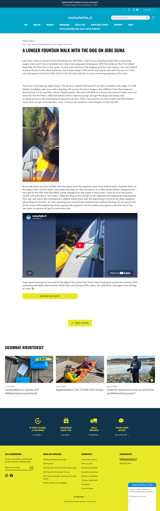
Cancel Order (87, 488)
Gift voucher (86, 463)
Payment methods (89, 468)
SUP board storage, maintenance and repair (59, 477)
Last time (27, 60)
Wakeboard (65, 24)
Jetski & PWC (80, 24)
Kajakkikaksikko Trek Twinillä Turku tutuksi (79, 389)
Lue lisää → (38, 434)
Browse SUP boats (50, 296)
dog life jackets (105, 60)
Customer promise (89, 472)
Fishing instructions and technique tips (59, 468)
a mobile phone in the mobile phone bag (43, 98)
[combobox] (128, 17)
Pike (50, 92)
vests (25, 102)
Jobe (29, 44)
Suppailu (60, 44)
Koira (34, 44)
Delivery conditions (89, 476)
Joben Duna (54, 85)
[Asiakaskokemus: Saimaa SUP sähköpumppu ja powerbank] (29, 369)
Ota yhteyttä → (122, 434)
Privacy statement (89, 480)
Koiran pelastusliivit (44, 44)
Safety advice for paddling (55, 483)
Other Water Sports (100, 24)
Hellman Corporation (88, 501)
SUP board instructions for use (56, 472)
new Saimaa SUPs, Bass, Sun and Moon (91, 285)
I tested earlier (67, 92)
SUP (26, 24)
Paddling (37, 24)
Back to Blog (82, 323)
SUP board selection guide (54, 459)
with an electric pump (77, 95)
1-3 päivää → (94, 434)
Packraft (50, 24)
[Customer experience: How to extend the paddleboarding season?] (131, 369)
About (131, 24)
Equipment (118, 24)
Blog (32, 41)
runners (81, 102)
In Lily (39, 92)
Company (85, 484)
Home (25, 41)
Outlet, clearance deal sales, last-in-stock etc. (80, 28)
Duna (24, 44)
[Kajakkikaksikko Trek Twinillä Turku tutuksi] (80, 369)
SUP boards (48, 463)
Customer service (89, 459)
